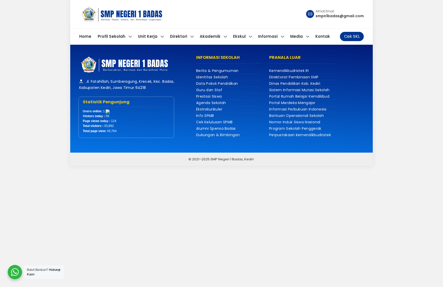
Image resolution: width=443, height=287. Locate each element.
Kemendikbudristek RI (289, 70)
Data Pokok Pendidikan (217, 83)
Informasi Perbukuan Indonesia (298, 109)
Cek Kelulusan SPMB (214, 122)
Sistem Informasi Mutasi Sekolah (299, 89)
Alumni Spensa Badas (216, 128)
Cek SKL (352, 36)
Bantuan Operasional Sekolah (296, 115)
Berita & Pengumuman (217, 70)
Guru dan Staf (209, 89)
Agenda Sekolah (211, 102)
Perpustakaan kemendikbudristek (300, 134)
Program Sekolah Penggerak (295, 128)
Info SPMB (205, 115)
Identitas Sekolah (212, 77)
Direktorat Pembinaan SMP (293, 77)
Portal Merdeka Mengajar (292, 102)
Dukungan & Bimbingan (218, 134)
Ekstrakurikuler (209, 109)
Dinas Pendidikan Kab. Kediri (294, 83)
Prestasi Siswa (209, 96)
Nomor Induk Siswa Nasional (294, 122)
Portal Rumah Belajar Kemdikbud (299, 96)
